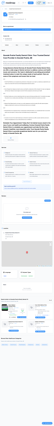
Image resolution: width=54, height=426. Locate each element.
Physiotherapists (22, 344)
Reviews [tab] (37, 45)
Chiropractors (30, 344)
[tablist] (27, 45)
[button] (27, 252)
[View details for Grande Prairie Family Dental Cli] (13, 326)
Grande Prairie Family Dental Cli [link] (15, 8)
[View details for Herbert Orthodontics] (40, 326)
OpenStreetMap (49, 265)
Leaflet (39, 265)
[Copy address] (25, 19)
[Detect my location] (25, 3)
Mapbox (43, 265)
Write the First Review (27, 217)
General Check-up (33, 152)
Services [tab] (27, 45)
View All (50, 300)
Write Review (47, 200)
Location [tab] (47, 45)
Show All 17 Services (27, 181)
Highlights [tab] (7, 45)
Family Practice (13, 344)
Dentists (37, 344)
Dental (6, 8)
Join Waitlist (13, 317)
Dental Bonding (8, 161)
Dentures (31, 172)
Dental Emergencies (9, 172)
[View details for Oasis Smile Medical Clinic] (40, 311)
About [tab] (17, 45)
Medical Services (43, 306)
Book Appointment (28, 29)
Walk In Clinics (16, 307)
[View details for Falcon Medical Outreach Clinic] (13, 311)
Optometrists (44, 344)
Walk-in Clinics (5, 344)
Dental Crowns (33, 161)
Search (30, 2)
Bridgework (7, 152)
